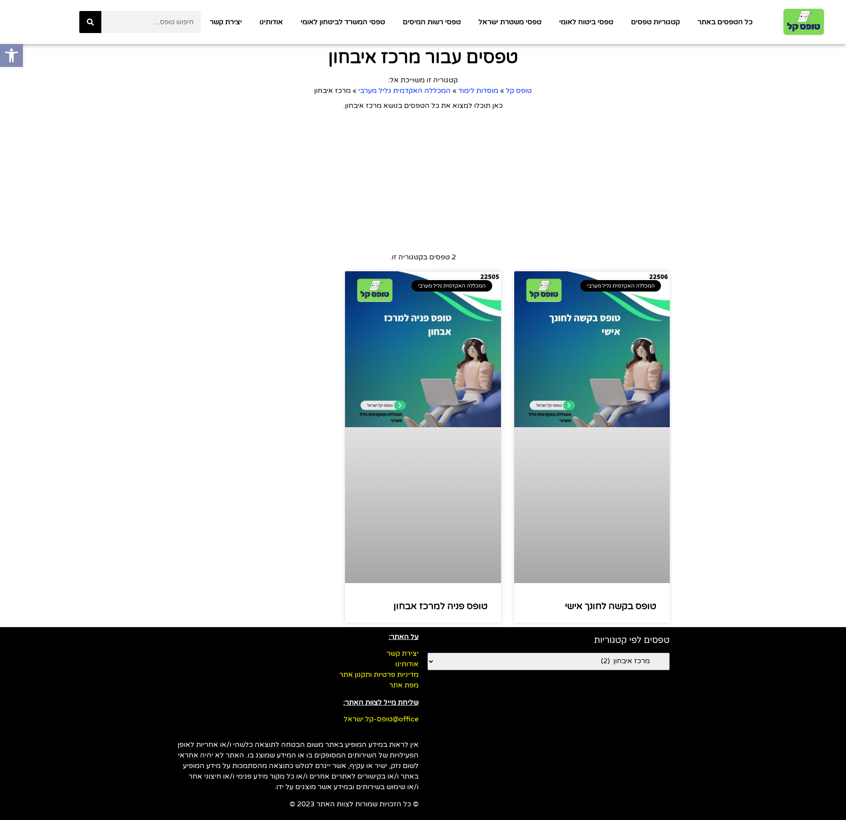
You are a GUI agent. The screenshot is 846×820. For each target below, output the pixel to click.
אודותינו (271, 22)
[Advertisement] (423, 181)
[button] (11, 55)
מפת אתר (404, 685)
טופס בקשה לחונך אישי (611, 606)
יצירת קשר (226, 22)
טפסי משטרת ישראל (510, 22)
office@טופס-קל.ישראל (381, 719)
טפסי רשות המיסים (432, 22)
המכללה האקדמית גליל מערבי (404, 90)
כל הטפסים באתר (725, 22)
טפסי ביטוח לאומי (586, 22)
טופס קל (519, 90)
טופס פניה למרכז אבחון (440, 606)
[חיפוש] (90, 22)
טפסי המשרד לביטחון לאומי (343, 22)
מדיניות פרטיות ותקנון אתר (379, 674)
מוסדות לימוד (478, 90)
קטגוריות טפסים (655, 22)
